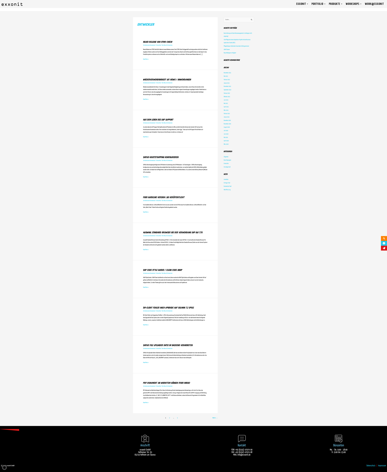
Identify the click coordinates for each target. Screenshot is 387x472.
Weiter (215, 418)
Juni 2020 (226, 134)
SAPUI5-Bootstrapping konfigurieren (161, 157)
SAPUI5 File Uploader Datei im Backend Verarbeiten (168, 345)
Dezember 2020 (227, 120)
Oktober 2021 (227, 96)
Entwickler (158, 45)
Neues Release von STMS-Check (157, 42)
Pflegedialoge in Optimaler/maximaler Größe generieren (236, 46)
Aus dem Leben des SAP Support (158, 119)
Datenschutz (371, 465)
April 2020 (226, 140)
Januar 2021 (226, 117)
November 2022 (227, 86)
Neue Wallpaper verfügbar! (230, 53)
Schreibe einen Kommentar (149, 45)
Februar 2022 (227, 93)
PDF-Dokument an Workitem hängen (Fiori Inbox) (166, 382)
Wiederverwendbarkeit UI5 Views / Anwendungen (167, 79)
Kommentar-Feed (227, 186)
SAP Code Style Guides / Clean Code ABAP (162, 270)
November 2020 (227, 124)
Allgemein (226, 157)
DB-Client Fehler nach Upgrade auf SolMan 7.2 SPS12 (168, 307)
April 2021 (226, 107)
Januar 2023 (226, 83)
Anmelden (226, 179)
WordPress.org (227, 189)
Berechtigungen (227, 160)
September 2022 (227, 90)
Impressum (382, 465)
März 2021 (226, 110)
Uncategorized (227, 167)
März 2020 (226, 144)
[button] (4, 467)
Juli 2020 (226, 130)
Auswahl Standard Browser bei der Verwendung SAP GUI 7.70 (173, 232)
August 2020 (227, 127)
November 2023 (227, 73)
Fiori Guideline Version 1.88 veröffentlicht (164, 197)
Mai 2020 (226, 137)
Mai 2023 (226, 76)
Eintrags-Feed (227, 183)
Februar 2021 (227, 113)
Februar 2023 (227, 79)
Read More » (146, 59)
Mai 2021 (226, 103)
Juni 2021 (226, 100)
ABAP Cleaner (227, 49)
